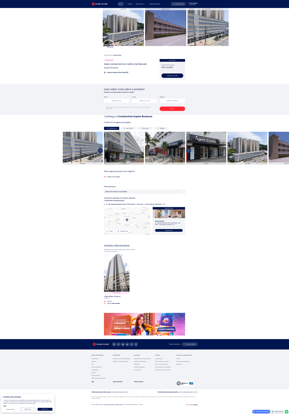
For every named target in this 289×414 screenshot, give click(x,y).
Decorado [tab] (146, 128)
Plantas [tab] (162, 128)
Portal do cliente (190, 344)
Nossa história (95, 358)
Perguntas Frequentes (139, 367)
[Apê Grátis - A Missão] (144, 324)
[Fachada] (208, 27)
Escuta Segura (158, 358)
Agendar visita (168, 230)
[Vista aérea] (247, 148)
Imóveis (130, 4)
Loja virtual (178, 364)
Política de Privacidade (109, 404)
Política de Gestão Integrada (99, 378)
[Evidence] (116, 273)
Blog (93, 381)
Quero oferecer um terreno (162, 361)
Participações (95, 370)
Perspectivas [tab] (113, 128)
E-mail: (134, 97)
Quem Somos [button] (140, 4)
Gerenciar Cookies (118, 404)
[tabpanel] (144, 148)
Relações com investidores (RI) (120, 361)
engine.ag (195, 404)
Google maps (124, 231)
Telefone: (162, 97)
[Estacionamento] (165, 27)
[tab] (120, 171)
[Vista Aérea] (123, 27)
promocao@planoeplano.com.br (188, 392)
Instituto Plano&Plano (97, 367)
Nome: (106, 97)
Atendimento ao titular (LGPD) (162, 370)
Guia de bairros (137, 370)
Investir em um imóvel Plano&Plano (121, 358)
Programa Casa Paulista (140, 361)
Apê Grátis (136, 364)
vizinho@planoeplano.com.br (120, 392)
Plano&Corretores (138, 381)
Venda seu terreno (154, 4)
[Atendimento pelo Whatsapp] (286, 411)
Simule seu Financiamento (182, 361)
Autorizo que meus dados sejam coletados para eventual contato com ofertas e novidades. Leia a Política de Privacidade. (128, 108)
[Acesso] (206, 148)
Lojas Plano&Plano (118, 381)
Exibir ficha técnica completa (116, 192)
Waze (111, 231)
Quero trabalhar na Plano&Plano (163, 367)
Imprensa (94, 361)
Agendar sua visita (172, 75)
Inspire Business (117, 55)
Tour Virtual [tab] (129, 128)
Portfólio (94, 372)
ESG (92, 364)
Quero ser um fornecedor (161, 364)
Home (105, 55)
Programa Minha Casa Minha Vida (142, 358)
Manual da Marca (96, 375)
